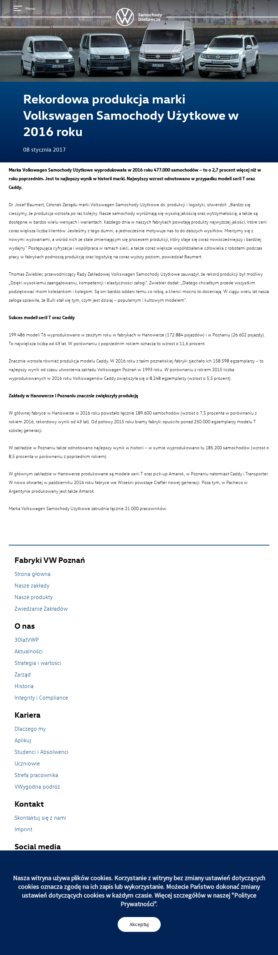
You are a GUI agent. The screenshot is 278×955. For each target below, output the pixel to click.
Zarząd (22, 674)
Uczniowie (27, 763)
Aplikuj (22, 740)
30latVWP (26, 639)
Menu (30, 8)
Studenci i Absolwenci (41, 751)
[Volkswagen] (139, 17)
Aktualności (28, 651)
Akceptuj (139, 924)
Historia (24, 686)
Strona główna (32, 573)
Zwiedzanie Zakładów (41, 608)
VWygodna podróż (37, 786)
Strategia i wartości (37, 662)
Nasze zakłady (31, 585)
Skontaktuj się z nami (40, 817)
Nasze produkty (33, 597)
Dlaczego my (30, 728)
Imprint (23, 829)
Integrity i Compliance (41, 697)
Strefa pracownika (36, 775)
